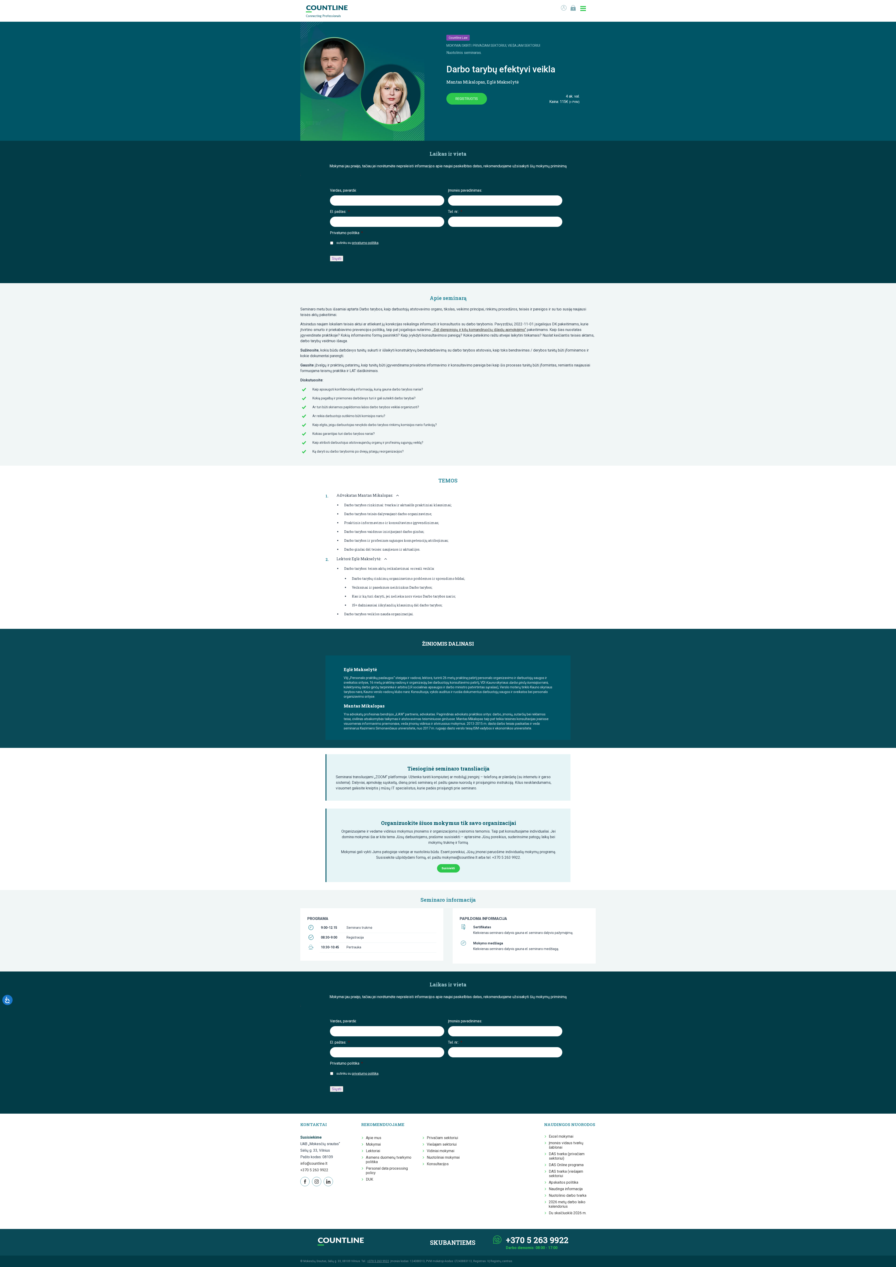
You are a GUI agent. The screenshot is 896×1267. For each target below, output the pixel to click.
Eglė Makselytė (503, 82)
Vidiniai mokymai (440, 1151)
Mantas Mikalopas (465, 82)
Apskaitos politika (563, 1182)
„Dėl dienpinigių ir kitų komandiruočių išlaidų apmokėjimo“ (479, 329)
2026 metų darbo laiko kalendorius (567, 1204)
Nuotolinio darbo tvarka (567, 1195)
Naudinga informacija (566, 1189)
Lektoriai (373, 1151)
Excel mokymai (561, 1136)
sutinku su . (357, 243)
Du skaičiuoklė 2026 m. (567, 1213)
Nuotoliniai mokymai (443, 1157)
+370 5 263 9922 (314, 1170)
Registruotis (466, 99)
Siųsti (336, 258)
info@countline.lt (313, 1163)
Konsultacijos (438, 1164)
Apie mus (373, 1138)
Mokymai (373, 1144)
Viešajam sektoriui (442, 1144)
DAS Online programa (566, 1165)
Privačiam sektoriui (442, 1138)
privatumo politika (365, 243)
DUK (369, 1179)
